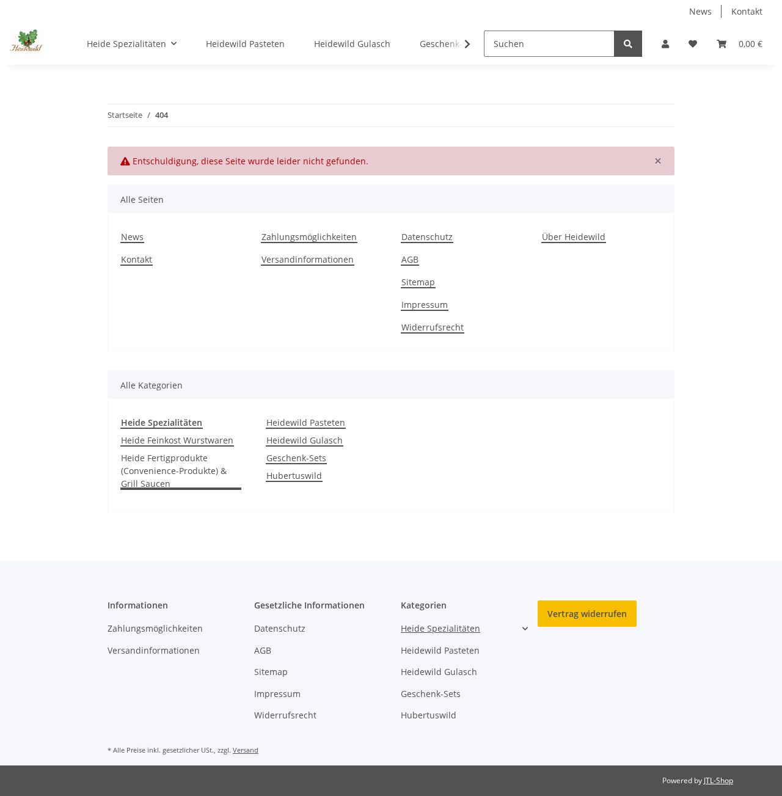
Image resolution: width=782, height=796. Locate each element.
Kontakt (746, 11)
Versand (245, 749)
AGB (409, 259)
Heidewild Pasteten (305, 422)
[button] (665, 44)
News (700, 11)
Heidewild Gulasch (304, 440)
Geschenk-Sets (296, 458)
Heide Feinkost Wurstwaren (177, 440)
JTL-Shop (718, 780)
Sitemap (418, 282)
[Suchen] (628, 44)
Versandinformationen (307, 259)
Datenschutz (427, 237)
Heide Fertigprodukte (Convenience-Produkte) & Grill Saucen (174, 470)
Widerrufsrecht (432, 327)
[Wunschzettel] (693, 44)
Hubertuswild (294, 475)
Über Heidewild (573, 237)
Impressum (424, 304)
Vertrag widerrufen (587, 613)
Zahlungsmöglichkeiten (309, 237)
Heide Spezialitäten (440, 628)
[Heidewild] (26, 43)
